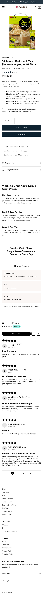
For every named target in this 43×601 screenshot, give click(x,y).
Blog (3, 528)
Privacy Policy (7, 551)
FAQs (4, 541)
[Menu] (3, 7)
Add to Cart (21, 127)
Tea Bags (5, 508)
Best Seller (6, 492)
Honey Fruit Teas (8, 499)
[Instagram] (8, 581)
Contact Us (6, 545)
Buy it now (21, 134)
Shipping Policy (7, 554)
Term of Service (7, 548)
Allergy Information (12, 170)
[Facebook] (3, 581)
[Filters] (33, 334)
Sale (3, 495)
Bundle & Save (7, 502)
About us (5, 525)
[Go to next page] (34, 473)
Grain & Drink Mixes (9, 505)
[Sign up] (40, 574)
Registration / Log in (9, 531)
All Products (6, 514)
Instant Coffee (7, 511)
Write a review (16, 334)
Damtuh (9, 592)
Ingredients (9, 163)
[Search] (35, 7)
